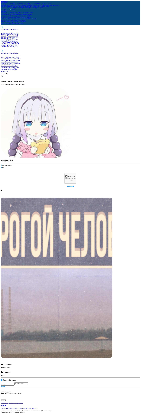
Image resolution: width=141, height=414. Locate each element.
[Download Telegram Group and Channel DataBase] (11, 10)
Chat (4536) (40, 7)
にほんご (7, 58)
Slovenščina (3, 66)
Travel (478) (31, 6)
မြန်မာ (15, 69)
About (20, 408)
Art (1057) (33, 5)
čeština (8, 64)
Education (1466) (6, 5)
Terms (10, 408)
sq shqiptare (18, 23)
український (4, 64)
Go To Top (3, 400)
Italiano (19, 58)
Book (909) (27, 5)
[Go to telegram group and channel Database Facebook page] (2, 405)
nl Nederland (29, 14)
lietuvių (5, 69)
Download (7, 10)
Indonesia (3, 62)
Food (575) (25, 7)
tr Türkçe (19, 14)
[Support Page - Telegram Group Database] (3, 1)
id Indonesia (23, 16)
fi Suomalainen (21, 20)
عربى (10, 57)
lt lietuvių (23, 21)
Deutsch (2, 58)
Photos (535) (12, 6)
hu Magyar (28, 17)
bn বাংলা (7, 20)
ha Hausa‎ (14, 21)
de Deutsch (3, 14)
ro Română (22, 17)
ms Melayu (9, 18)
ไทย (14, 60)
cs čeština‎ (21, 18)
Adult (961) (49, 3)
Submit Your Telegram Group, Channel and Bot (12, 403)
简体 (7, 57)
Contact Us (15, 408)
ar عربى (8, 12)
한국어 (17, 57)
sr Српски (7, 23)
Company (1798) (33, 3)
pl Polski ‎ (11, 20)
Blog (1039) (46, 6)
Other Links (31, 408)
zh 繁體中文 (13, 12)
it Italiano (24, 14)
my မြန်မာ (12, 23)
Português (8, 60)
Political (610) (8, 3)
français (11, 58)
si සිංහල (16, 20)
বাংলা (11, 66)
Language (4, 11)
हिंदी (6, 62)
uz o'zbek (3, 21)
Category (4, 2)
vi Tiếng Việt (27, 18)
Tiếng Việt (13, 64)
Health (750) (18, 7)
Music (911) (4, 6)
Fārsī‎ (12, 60)
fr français (14, 14)
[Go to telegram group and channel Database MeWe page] (3, 405)
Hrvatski (15, 63)
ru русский (17, 16)
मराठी (8, 69)
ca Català (7, 17)
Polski (13, 66)
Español (13, 57)
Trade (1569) (42, 3)
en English (3, 12)
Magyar (10, 63)
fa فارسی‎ (9, 16)
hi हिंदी (28, 16)
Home (6, 1)
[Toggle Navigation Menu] (1, 1)
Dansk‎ (8, 62)
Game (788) (38, 6)
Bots (3, 10)
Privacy (6, 408)
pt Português (3, 16)
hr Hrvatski (3, 18)
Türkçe (15, 58)
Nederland (3, 60)
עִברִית (2, 69)
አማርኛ (8, 66)
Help (14, 10)
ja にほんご (9, 14)
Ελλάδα (16, 62)
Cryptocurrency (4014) (17, 5)
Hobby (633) (5, 7)
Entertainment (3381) (22, 6)
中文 (4, 57)
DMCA (2, 408)
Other (22, 23)
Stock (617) (25, 3)
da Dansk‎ (3, 17)
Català (12, 62)
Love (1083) (33, 7)
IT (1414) (40, 5)
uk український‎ (15, 18)
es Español (25, 12)
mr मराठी (2, 23)
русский (18, 60)
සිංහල (16, 66)
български (12, 67)
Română (6, 63)
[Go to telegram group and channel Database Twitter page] (5, 405)
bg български (8, 21)
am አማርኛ (3, 20)
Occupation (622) (48, 5)
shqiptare (3, 71)
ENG (2, 57)
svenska (2, 63)
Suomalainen (4, 67)
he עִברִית (19, 21)
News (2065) (17, 3)
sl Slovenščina (33, 18)
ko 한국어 (30, 12)
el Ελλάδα (12, 17)
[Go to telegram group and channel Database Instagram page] (1, 405)
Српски (12, 69)
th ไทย (13, 16)
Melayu (18, 63)
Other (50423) (56, 5)
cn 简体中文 (19, 12)
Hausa (17, 67)
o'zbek (8, 67)
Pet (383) (11, 7)
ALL (3, 3)
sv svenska (17, 17)
